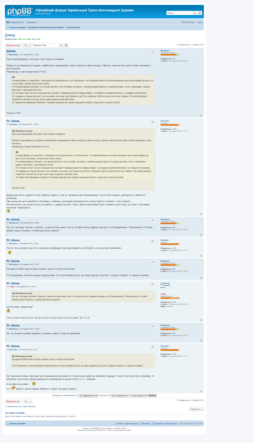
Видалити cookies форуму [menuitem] (165, 423)
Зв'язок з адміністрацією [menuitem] (127, 423)
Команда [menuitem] (146, 423)
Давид (10, 35)
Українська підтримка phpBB (119, 430)
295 (173, 59)
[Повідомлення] (7, 55)
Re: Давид (13, 120)
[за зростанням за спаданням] (138, 395)
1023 (174, 129)
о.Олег (163, 294)
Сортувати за (104, 395)
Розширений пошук (199, 13)
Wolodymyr (165, 51)
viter (29, 39)
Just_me (22, 39)
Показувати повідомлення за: (65, 395)
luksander (165, 121)
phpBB (95, 428)
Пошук (194, 13)
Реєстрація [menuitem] (189, 22)
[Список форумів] (20, 11)
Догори (201, 116)
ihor (38, 39)
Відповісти (11, 45)
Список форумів (17, 423)
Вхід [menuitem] (200, 22)
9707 (174, 302)
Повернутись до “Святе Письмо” (21, 406)
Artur (34, 39)
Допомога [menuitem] (32, 22)
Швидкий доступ (17, 22)
